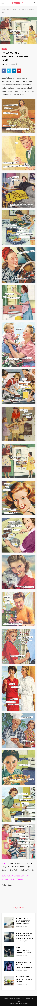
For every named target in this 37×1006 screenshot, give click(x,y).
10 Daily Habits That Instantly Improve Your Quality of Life (23, 921)
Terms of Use (29, 998)
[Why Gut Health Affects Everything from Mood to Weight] (9, 966)
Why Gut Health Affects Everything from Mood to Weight (24, 965)
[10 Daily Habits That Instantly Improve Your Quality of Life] (9, 922)
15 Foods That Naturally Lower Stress (24, 979)
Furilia (9, 9)
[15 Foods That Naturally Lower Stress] (9, 981)
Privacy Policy (20, 998)
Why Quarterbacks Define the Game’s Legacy (24, 950)
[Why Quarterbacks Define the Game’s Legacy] (9, 951)
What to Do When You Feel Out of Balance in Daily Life (24, 935)
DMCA (18, 1001)
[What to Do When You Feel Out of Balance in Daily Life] (9, 937)
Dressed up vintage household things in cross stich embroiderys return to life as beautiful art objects (18, 866)
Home (3, 9)
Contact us (12, 998)
